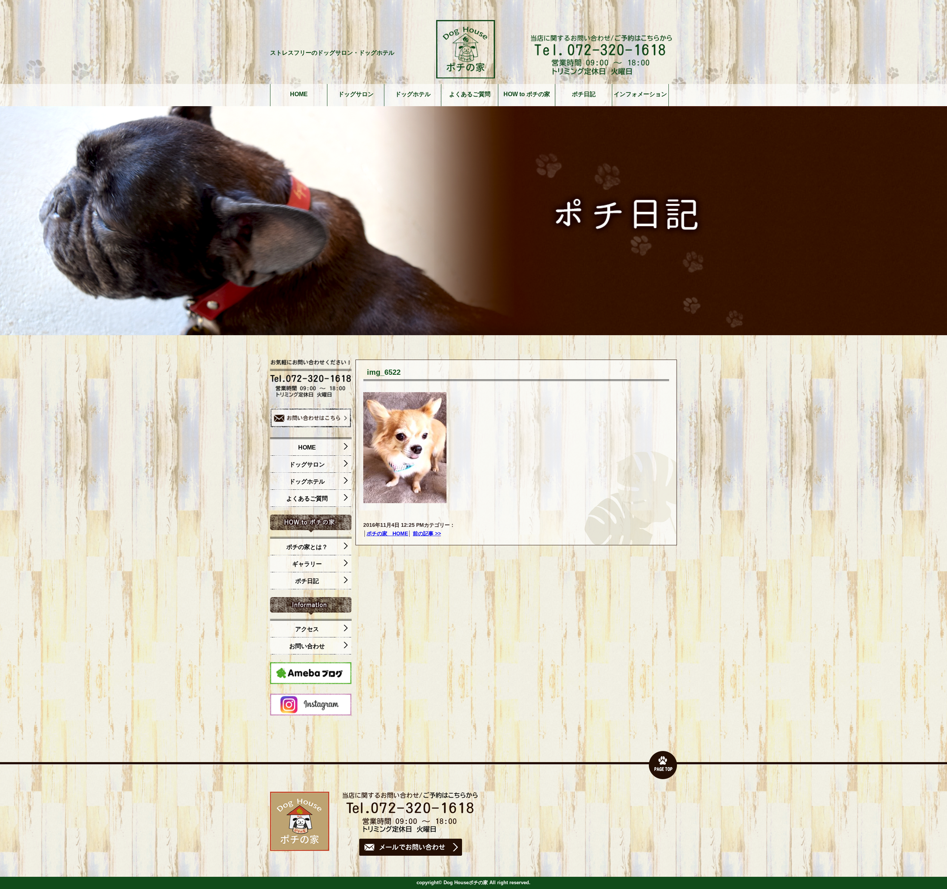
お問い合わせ (307, 646)
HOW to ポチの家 (526, 94)
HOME (299, 94)
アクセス (307, 629)
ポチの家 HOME (387, 533)
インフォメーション (640, 94)
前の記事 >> (427, 533)
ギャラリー (307, 564)
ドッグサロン (356, 94)
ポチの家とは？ (307, 547)
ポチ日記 (584, 94)
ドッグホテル (413, 94)
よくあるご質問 (470, 94)
